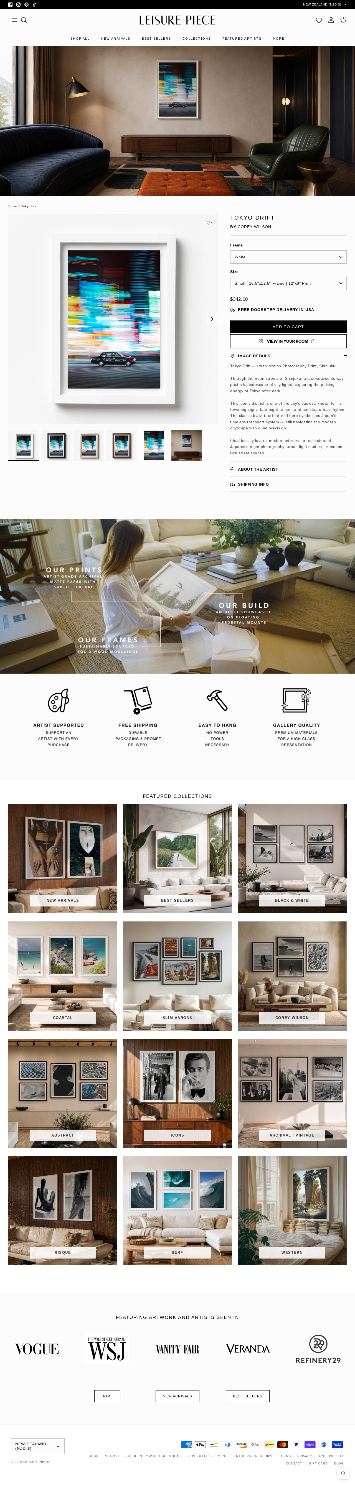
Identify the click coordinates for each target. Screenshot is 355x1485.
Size (234, 271)
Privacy (304, 1456)
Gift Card (318, 1463)
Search (112, 1456)
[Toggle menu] (14, 20)
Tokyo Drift (29, 206)
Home (12, 206)
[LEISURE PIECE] (177, 20)
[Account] (331, 20)
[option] (113, 319)
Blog (339, 1463)
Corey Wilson (254, 227)
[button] (209, 223)
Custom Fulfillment (207, 1456)
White (240, 257)
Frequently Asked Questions (154, 1456)
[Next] (212, 319)
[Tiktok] (34, 4)
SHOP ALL (80, 38)
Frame (236, 245)
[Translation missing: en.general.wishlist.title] (319, 20)
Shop (93, 1456)
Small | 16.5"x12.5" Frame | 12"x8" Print (273, 283)
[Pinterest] (26, 4)
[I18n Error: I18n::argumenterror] (288, 341)
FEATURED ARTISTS (242, 38)
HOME (107, 1396)
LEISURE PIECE (36, 1461)
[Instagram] (18, 4)
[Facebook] (10, 4)
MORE (279, 38)
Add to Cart (288, 327)
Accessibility (331, 1456)
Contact (294, 1463)
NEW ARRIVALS (115, 38)
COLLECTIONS (196, 38)
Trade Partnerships (253, 1456)
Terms (285, 1456)
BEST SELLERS (156, 38)
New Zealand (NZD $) (322, 4)
